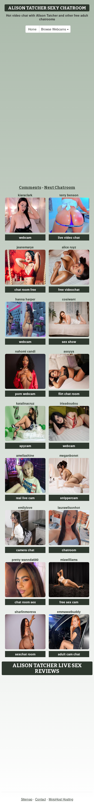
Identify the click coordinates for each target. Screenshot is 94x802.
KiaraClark (25, 195)
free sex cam (68, 602)
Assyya (69, 351)
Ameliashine (25, 455)
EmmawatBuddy (69, 611)
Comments (30, 187)
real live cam (25, 498)
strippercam (69, 498)
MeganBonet (68, 455)
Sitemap (26, 799)
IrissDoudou (69, 403)
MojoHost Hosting (61, 799)
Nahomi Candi (25, 351)
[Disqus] (47, 732)
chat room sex (25, 602)
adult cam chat (69, 654)
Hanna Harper (25, 299)
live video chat (69, 237)
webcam (25, 237)
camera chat (25, 550)
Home (32, 29)
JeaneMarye (25, 247)
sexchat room (25, 654)
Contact (40, 799)
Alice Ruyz (69, 247)
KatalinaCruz (25, 403)
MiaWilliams (69, 559)
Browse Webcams (54, 29)
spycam (25, 446)
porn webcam (25, 393)
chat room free (25, 289)
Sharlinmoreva (25, 611)
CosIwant (69, 299)
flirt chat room (68, 393)
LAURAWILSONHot (69, 507)
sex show (69, 341)
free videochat (69, 289)
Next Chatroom (59, 187)
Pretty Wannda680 (25, 559)
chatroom (69, 550)
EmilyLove (25, 507)
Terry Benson (68, 195)
